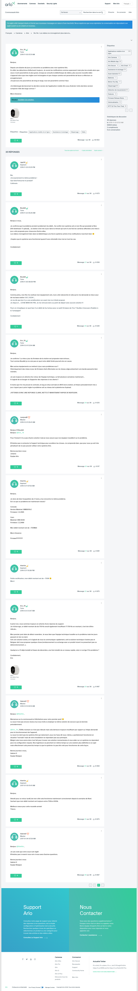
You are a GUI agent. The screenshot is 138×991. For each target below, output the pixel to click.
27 (85, 262)
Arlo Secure (112, 65)
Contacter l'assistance (88, 935)
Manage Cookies (50, 987)
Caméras (19, 33)
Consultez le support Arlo (33, 937)
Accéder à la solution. (26, 100)
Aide (130, 12)
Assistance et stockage (60, 132)
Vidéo (84, 132)
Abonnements (22, 3)
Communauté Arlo (12, 12)
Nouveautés (76, 964)
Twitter (27, 959)
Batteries (111, 78)
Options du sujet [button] (131, 40)
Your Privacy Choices (34, 987)
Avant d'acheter (113, 74)
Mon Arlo (116, 3)
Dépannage (75, 132)
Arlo (27, 33)
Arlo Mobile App (113, 61)
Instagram (35, 959)
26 (85, 193)
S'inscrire (111, 12)
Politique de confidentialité (19, 987)
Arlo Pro (57, 964)
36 (85, 875)
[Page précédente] (90, 885)
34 (85, 766)
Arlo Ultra (58, 961)
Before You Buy (113, 82)
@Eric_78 (20, 433)
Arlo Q (57, 970)
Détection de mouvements (117, 90)
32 (85, 591)
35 (85, 819)
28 (85, 326)
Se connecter (121, 12)
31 (86, 551)
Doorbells (41, 3)
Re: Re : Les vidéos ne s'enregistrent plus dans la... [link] (52, 33)
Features (111, 94)
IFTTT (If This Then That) (116, 106)
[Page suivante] (131, 110)
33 (85, 687)
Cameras (32, 3)
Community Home (78, 970)
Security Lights (52, 3)
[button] (101, 46)
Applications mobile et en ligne (39, 132)
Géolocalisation (113, 102)
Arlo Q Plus (58, 974)
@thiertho (20, 714)
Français (9, 33)
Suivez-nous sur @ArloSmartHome (104, 971)
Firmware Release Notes (116, 98)
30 (86, 466)
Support (107, 3)
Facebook (23, 959)
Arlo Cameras (112, 57)
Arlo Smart (124, 65)
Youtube (31, 959)
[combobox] (93, 12)
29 (85, 403)
